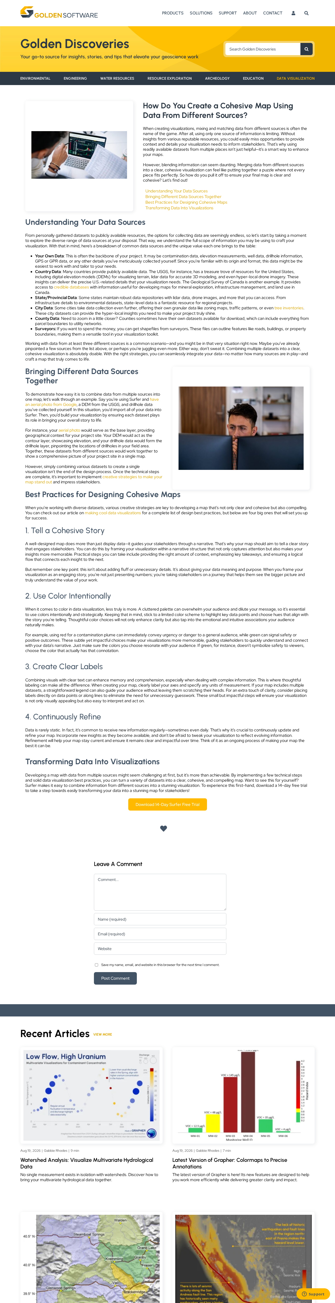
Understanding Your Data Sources (176, 191)
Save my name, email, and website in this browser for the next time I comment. (160, 965)
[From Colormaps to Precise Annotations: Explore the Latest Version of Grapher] (243, 1052)
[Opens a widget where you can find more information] (313, 1294)
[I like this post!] (163, 828)
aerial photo (69, 430)
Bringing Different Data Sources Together (183, 196)
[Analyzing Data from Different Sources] (79, 133)
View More (102, 1034)
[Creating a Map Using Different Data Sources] (241, 388)
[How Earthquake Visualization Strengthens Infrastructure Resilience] (243, 1217)
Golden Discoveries (74, 43)
